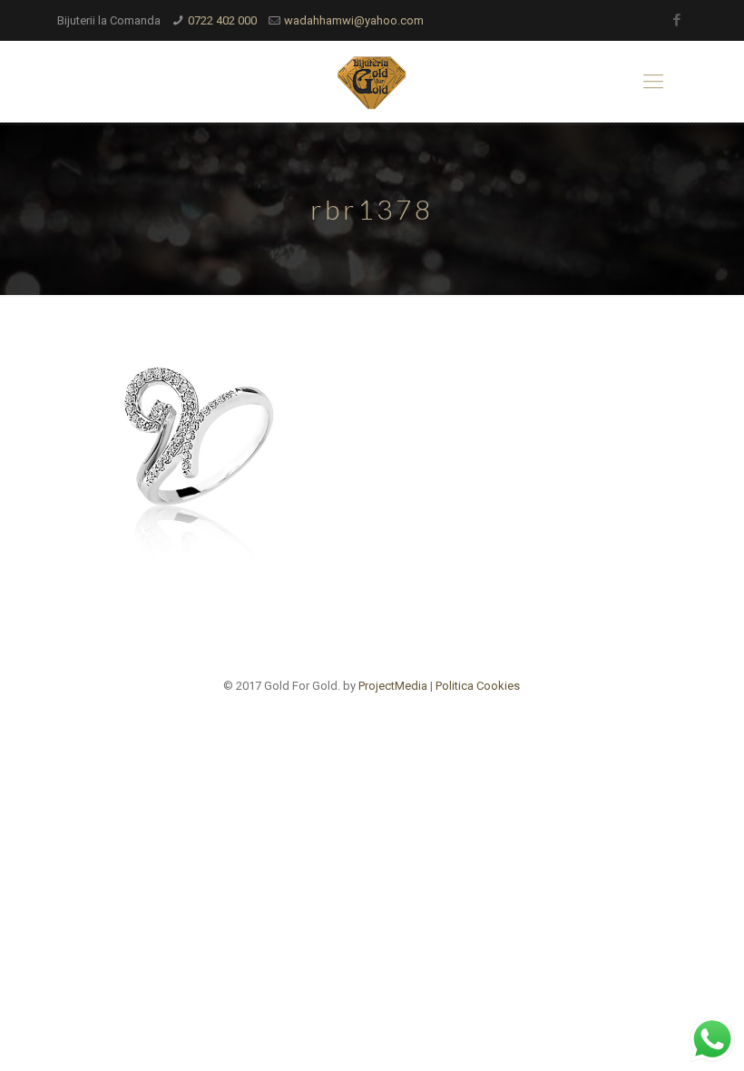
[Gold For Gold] (372, 82)
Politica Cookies (478, 686)
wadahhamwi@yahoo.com (354, 20)
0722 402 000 (222, 20)
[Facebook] (677, 20)
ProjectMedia (392, 686)
